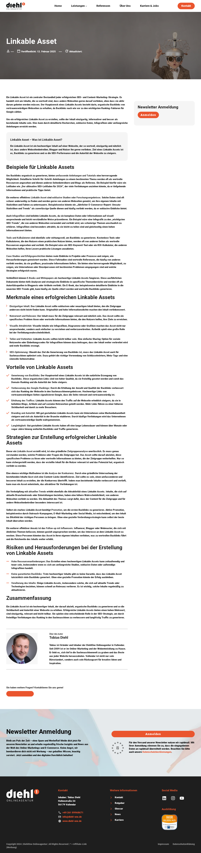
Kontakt (186, 5)
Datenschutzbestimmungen (156, 752)
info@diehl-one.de (72, 816)
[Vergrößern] (33, 637)
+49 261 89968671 (72, 812)
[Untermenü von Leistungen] (86, 6)
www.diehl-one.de (71, 821)
